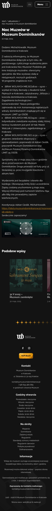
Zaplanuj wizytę (26, 435)
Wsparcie (26, 429)
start (4, 21)
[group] (26, 281)
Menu (40, 4)
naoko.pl (37, 502)
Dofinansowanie (26, 449)
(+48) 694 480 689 (26, 385)
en (29, 5)
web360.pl (27, 502)
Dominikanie (26, 432)
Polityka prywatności (26, 446)
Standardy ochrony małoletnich (26, 440)
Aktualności (13, 21)
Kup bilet (26, 356)
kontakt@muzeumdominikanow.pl (26, 382)
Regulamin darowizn (26, 443)
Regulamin (26, 438)
